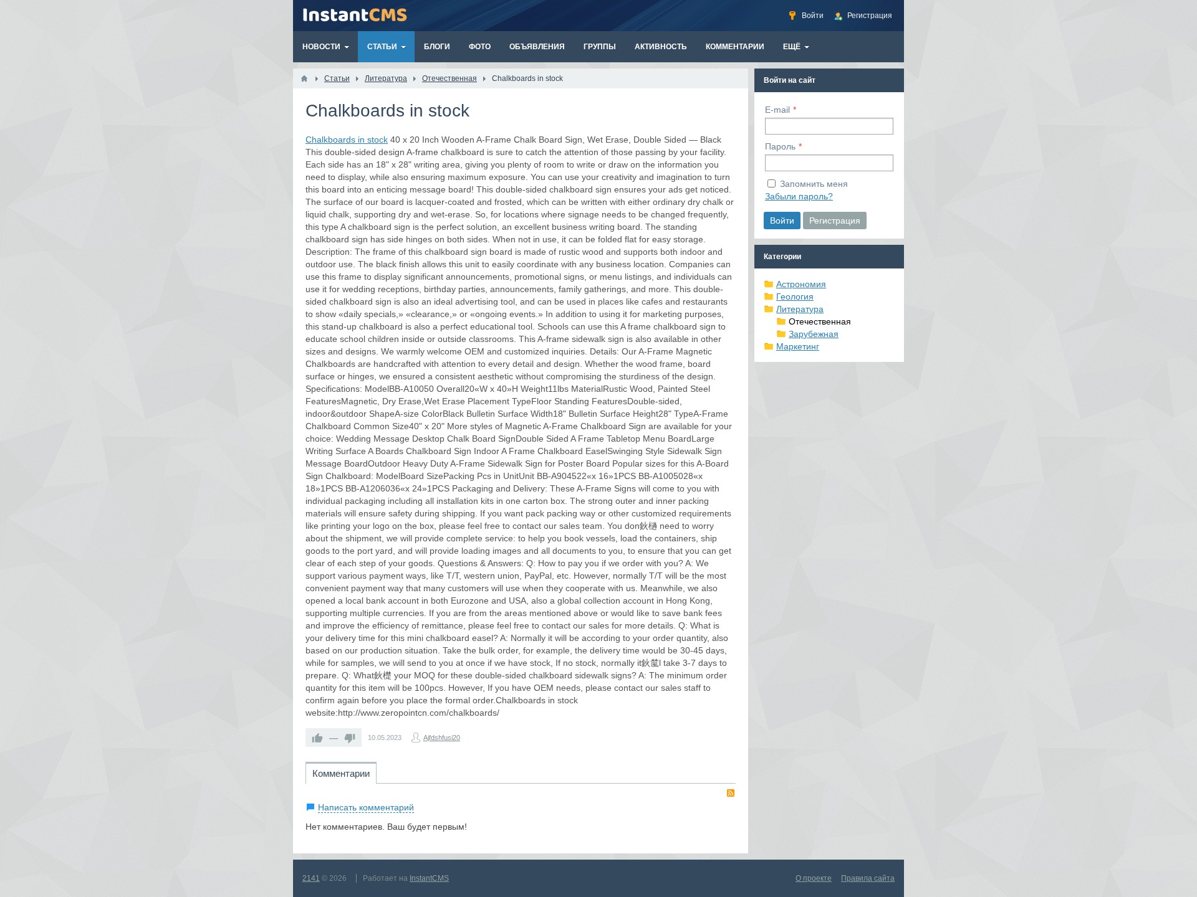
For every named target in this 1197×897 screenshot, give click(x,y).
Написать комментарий (366, 807)
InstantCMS (429, 878)
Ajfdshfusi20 (441, 737)
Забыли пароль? (799, 196)
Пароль (780, 146)
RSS (731, 793)
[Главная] (304, 78)
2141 (311, 878)
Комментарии (341, 773)
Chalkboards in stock (346, 140)
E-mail (777, 110)
